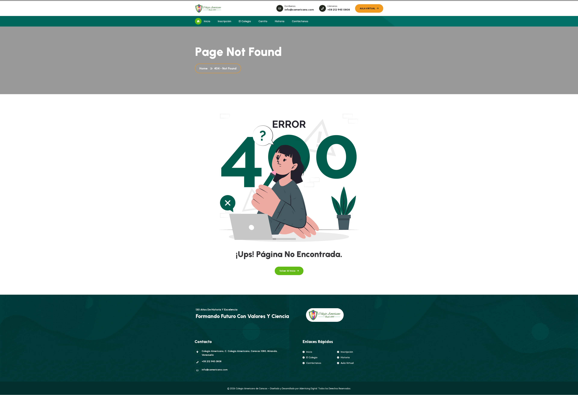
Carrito (262, 21)
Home (204, 68)
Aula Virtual (347, 363)
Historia (279, 21)
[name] (208, 8)
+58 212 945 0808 (338, 9)
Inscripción (224, 21)
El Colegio (245, 21)
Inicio (207, 21)
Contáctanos (300, 21)
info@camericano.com (299, 9)
